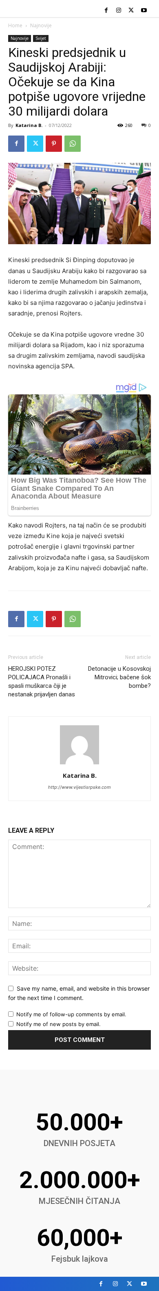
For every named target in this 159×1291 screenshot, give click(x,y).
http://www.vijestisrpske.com (79, 787)
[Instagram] (119, 10)
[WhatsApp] (72, 144)
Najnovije (41, 25)
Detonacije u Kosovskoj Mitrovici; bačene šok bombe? (119, 677)
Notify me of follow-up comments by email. (71, 1014)
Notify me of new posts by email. (58, 1024)
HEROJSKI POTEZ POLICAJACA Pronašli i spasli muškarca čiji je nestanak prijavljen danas (41, 681)
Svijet (40, 38)
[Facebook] (106, 10)
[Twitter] (131, 10)
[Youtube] (143, 10)
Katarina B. (28, 125)
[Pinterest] (54, 144)
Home (15, 25)
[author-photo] (79, 764)
